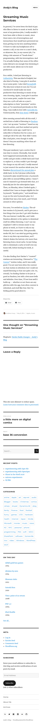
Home (5, 697)
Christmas (24, 502)
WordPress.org (11, 646)
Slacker (26, 207)
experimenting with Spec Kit (17, 469)
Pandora (34, 121)
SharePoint (8, 536)
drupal (14, 506)
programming (9, 532)
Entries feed (10, 640)
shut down (24, 113)
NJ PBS (8, 480)
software (19, 536)
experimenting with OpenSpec (17, 472)
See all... (6, 621)
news (32, 523)
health (6, 519)
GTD (21, 515)
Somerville (29, 536)
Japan (23, 519)
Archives (6, 707)
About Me (7, 702)
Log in (7, 638)
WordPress (30, 541)
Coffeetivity (8, 78)
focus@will (31, 84)
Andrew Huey (10, 313)
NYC (10, 528)
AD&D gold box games (14, 563)
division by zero (11, 571)
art (20, 497)
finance (14, 510)
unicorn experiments (13, 477)
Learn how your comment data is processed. (21, 405)
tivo (5, 541)
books (15, 502)
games (14, 515)
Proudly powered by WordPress (23, 720)
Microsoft (8, 523)
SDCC (31, 532)
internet (15, 519)
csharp (7, 506)
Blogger (7, 502)
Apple (28, 313)
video (11, 541)
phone (26, 528)
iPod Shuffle (10, 612)
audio (34, 497)
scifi (24, 532)
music (33, 313)
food (21, 510)
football (29, 510)
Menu (35, 7)
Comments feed (11, 643)
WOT (6, 545)
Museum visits (11, 579)
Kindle (30, 519)
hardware (29, 515)
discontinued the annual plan (22, 170)
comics (34, 502)
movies (17, 523)
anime (6, 497)
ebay (35, 506)
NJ (5, 528)
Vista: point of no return (15, 596)
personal (18, 528)
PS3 (19, 532)
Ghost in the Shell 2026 (14, 474)
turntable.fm (32, 110)
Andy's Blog (10, 7)
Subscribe (9, 683)
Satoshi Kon (10, 587)
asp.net (26, 497)
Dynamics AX (25, 506)
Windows (20, 541)
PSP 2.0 (8, 604)
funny (6, 515)
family (6, 510)
